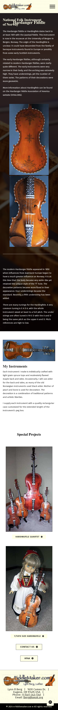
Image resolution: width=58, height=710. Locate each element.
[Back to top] (50, 702)
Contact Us (27, 646)
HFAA (27, 658)
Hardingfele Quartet (27, 536)
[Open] (52, 6)
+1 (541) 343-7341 (31, 694)
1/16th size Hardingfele (27, 636)
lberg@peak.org (33, 697)
